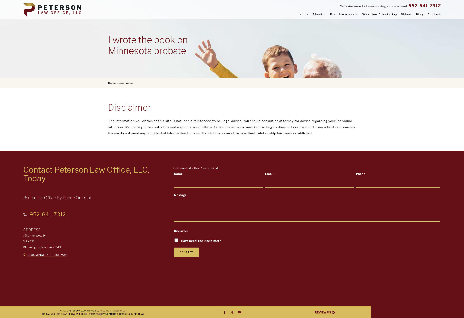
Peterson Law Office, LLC (84, 311)
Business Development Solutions (109, 314)
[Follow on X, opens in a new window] (232, 312)
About (318, 14)
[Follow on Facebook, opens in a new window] (225, 312)
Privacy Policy (78, 314)
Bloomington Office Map (47, 254)
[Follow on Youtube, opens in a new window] (239, 312)
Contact (434, 14)
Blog (420, 14)
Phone (360, 174)
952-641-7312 (425, 5)
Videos (406, 14)
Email (270, 174)
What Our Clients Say (379, 14)
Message (180, 195)
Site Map (62, 314)
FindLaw (139, 314)
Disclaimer (181, 231)
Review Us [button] (323, 312)
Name (178, 174)
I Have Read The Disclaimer (200, 241)
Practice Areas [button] (342, 14)
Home (304, 14)
